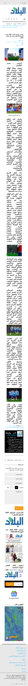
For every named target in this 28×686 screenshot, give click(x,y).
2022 (19, 23)
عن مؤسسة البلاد (21, 648)
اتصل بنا (24, 671)
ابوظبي (14, 425)
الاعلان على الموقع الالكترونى (17, 656)
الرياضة (8, 23)
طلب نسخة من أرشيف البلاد (17, 662)
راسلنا (24, 659)
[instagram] (9, 19)
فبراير (15, 23)
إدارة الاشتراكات (21, 650)
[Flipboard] (17, 19)
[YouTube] (14, 19)
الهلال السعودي (12, 427)
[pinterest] (11, 19)
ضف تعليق (18, 45)
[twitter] (6, 19)
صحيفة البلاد (20, 40)
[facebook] (3, 19)
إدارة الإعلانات (22, 653)
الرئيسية (24, 23)
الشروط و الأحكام (20, 665)
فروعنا (24, 668)
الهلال (17, 427)
